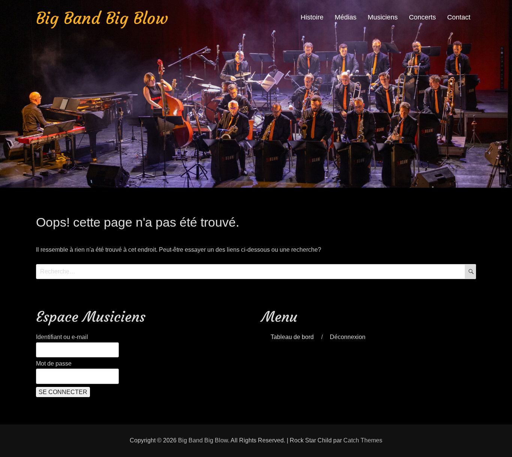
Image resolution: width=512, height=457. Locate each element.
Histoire (312, 17)
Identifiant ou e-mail (62, 337)
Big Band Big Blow (102, 18)
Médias (345, 17)
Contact (458, 17)
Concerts (422, 17)
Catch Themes (362, 440)
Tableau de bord (292, 337)
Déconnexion (347, 337)
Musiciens (383, 17)
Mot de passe (54, 363)
